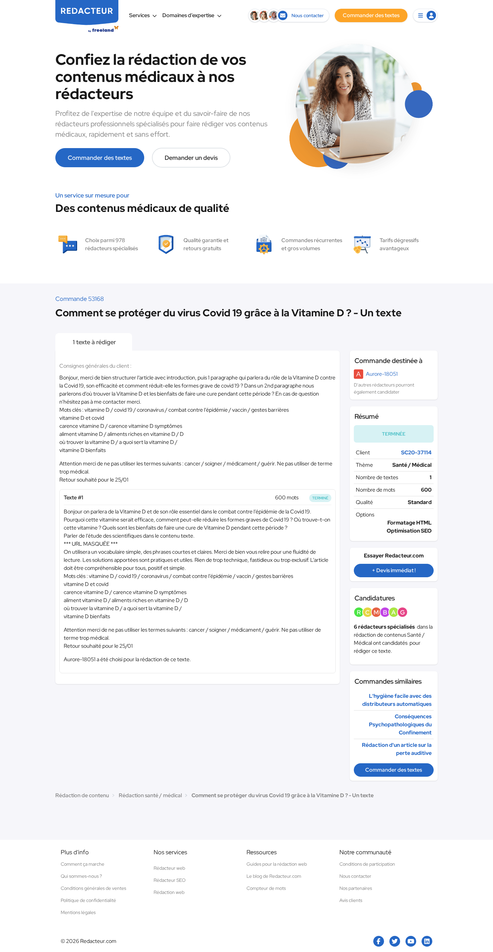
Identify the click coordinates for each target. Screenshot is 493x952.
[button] (425, 15)
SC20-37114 (416, 452)
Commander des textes (100, 158)
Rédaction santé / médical (150, 795)
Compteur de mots (266, 888)
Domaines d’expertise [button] (188, 15)
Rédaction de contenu (82, 795)
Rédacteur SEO (169, 880)
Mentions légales (78, 912)
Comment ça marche (82, 864)
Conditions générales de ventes (93, 888)
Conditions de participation (367, 864)
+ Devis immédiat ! (394, 570)
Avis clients (350, 900)
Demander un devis (191, 158)
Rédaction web (169, 892)
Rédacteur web (169, 868)
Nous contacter (355, 876)
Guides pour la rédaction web (276, 864)
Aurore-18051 (382, 373)
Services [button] (139, 15)
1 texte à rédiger (93, 342)
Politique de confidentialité (88, 900)
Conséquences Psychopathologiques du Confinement (400, 724)
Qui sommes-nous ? (81, 876)
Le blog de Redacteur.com (273, 876)
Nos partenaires (355, 888)
